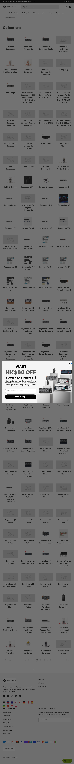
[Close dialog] (69, 363)
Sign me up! (20, 397)
